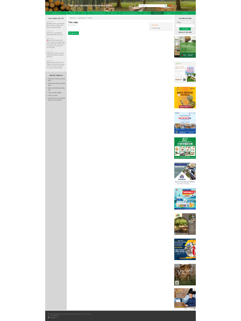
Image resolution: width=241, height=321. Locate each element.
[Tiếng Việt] (170, 5)
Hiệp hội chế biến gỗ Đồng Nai (56, 89)
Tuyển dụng (157, 13)
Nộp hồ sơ (74, 33)
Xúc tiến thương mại (98, 13)
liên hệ (169, 13)
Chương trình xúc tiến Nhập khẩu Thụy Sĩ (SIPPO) (56, 99)
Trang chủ (55, 13)
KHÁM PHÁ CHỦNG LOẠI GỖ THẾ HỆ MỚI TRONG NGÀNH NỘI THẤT (55, 55)
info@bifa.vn (54, 317)
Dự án (146, 13)
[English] (173, 5)
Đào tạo (114, 13)
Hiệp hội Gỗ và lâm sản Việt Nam (56, 79)
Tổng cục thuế (52, 95)
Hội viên (185, 13)
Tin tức (84, 13)
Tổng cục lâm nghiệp (54, 92)
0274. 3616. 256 (54, 315)
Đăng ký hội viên (185, 32)
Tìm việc (155, 25)
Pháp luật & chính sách (130, 13)
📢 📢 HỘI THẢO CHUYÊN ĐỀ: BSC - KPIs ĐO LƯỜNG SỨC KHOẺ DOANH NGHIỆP (55, 25)
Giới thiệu (73, 13)
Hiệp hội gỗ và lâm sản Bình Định (56, 84)
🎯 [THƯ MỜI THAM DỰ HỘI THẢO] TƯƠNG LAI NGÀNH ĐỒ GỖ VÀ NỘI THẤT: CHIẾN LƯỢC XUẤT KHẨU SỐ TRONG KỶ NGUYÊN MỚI (56, 43)
